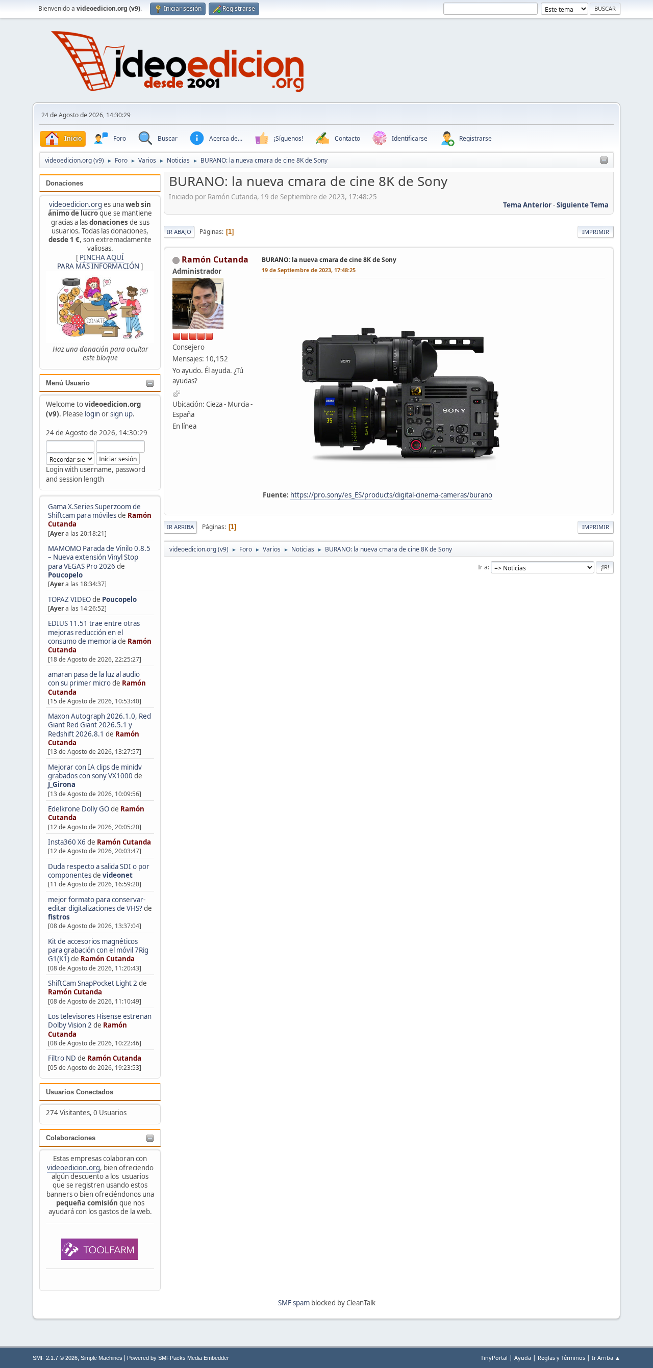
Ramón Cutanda (124, 842)
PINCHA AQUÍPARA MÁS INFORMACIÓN (98, 262)
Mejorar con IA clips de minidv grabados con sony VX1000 (95, 771)
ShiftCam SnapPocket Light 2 (92, 983)
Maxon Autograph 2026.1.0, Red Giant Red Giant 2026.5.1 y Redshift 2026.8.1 (99, 725)
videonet (118, 875)
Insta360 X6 (67, 842)
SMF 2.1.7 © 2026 (55, 1358)
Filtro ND (63, 1058)
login (92, 413)
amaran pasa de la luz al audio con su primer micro (94, 679)
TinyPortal (494, 1357)
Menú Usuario (68, 383)
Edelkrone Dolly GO (78, 808)
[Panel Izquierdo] (604, 160)
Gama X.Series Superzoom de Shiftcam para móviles (94, 511)
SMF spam (294, 1302)
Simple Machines (101, 1358)
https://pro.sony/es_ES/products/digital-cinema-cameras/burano (391, 494)
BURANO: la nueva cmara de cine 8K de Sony (329, 259)
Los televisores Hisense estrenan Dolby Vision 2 (100, 1021)
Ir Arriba (180, 527)
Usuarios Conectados (79, 1092)
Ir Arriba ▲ (606, 1357)
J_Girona (62, 784)
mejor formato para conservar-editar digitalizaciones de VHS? (96, 904)
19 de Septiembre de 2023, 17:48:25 (309, 270)
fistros (59, 917)
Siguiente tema (583, 204)
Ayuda (522, 1357)
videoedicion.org (75, 204)
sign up (121, 413)
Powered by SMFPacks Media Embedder (178, 1358)
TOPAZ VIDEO (69, 599)
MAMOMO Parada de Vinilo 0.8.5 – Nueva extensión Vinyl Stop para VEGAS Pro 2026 (99, 557)
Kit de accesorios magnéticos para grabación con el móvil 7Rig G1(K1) (98, 950)
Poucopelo (65, 575)
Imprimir (595, 231)
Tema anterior (527, 204)
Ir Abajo (179, 231)
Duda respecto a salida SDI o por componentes (98, 871)
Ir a (483, 567)
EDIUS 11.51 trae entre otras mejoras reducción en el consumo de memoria (94, 632)
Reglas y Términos (561, 1357)
